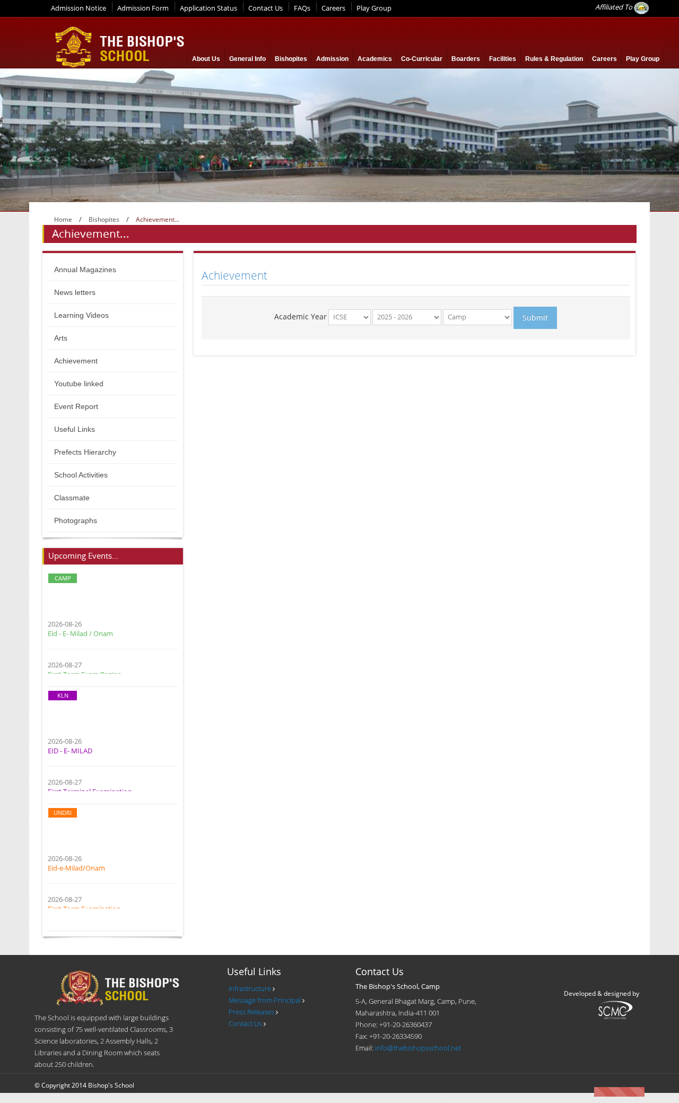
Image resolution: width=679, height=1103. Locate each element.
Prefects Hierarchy (85, 452)
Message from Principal (265, 1000)
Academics (375, 59)
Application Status (208, 8)
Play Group (373, 8)
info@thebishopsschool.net (418, 1048)
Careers (333, 8)
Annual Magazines (85, 269)
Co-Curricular (421, 59)
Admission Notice (78, 8)
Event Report (76, 406)
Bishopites (291, 59)
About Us (206, 59)
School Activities (81, 475)
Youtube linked (78, 383)
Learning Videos (81, 315)
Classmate (72, 497)
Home (63, 219)
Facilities (502, 59)
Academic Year (300, 316)
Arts (60, 338)
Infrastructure (250, 988)
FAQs (302, 8)
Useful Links (74, 429)
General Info (247, 59)
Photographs (75, 520)
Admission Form (143, 8)
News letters (74, 292)
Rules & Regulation (554, 59)
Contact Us (265, 8)
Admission (332, 59)
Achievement (76, 361)
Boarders (465, 59)
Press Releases (251, 1012)
